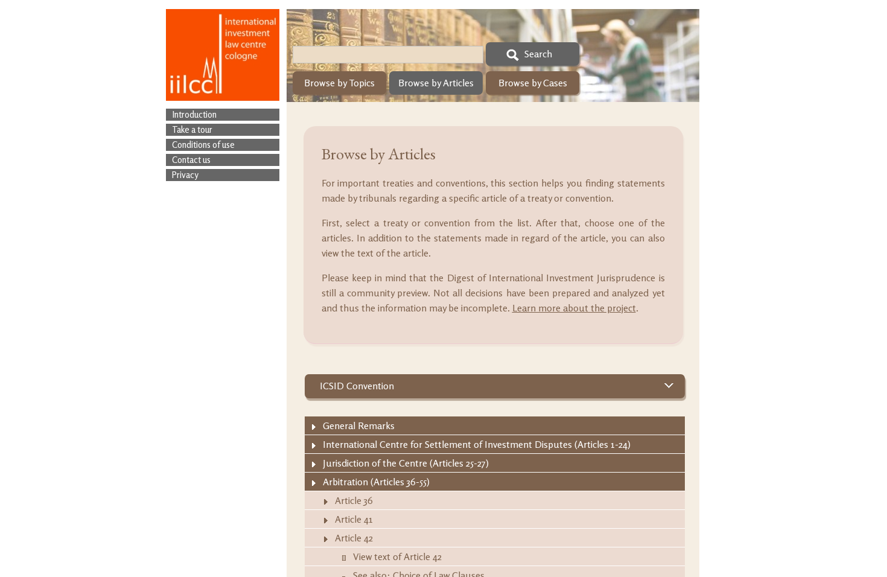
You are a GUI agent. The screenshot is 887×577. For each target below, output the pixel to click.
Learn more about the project (574, 308)
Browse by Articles (436, 83)
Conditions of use (203, 144)
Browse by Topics (339, 83)
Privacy (185, 175)
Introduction (194, 114)
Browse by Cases (532, 83)
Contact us (191, 160)
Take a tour (192, 129)
